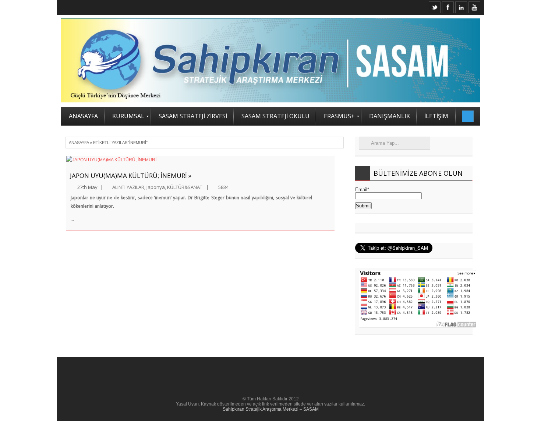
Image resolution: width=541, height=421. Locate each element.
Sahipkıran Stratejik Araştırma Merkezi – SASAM (271, 409)
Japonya (155, 187)
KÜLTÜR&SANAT (184, 187)
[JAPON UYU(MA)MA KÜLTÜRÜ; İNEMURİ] (200, 160)
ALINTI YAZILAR (128, 187)
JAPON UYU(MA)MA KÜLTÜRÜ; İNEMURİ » (130, 175)
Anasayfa (79, 142)
